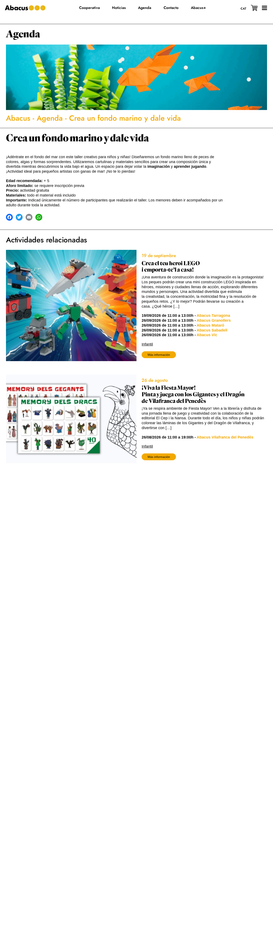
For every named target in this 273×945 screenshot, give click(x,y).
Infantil (147, 344)
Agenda (23, 34)
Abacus (18, 118)
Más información (159, 354)
